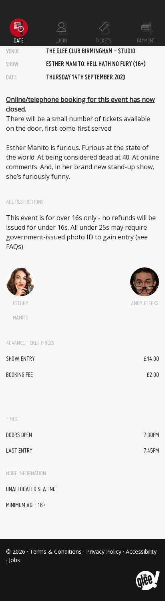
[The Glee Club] (147, 574)
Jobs (14, 560)
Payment (146, 41)
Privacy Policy (103, 551)
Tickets (104, 41)
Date (19, 41)
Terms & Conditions (56, 551)
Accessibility (141, 551)
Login (61, 41)
